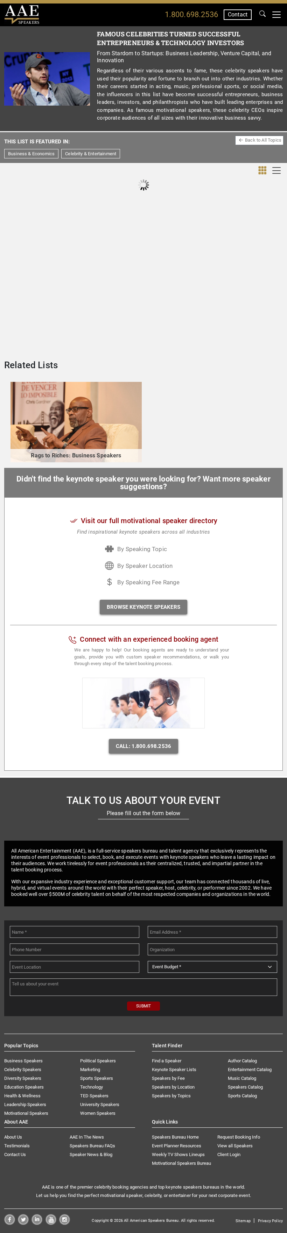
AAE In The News (87, 1137)
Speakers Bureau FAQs (92, 1145)
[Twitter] (23, 1223)
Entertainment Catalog (250, 1069)
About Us (13, 1137)
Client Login (228, 1154)
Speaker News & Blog (91, 1154)
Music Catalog (242, 1078)
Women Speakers (97, 1113)
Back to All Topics (263, 140)
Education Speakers (24, 1087)
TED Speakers (94, 1095)
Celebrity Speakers (22, 1069)
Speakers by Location (173, 1087)
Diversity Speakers (22, 1078)
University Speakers (99, 1104)
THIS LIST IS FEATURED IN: (37, 141)
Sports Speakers (96, 1078)
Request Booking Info (238, 1137)
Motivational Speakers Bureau (181, 1163)
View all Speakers (235, 1145)
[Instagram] (64, 1223)
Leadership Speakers (25, 1104)
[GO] (262, 15)
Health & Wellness (22, 1095)
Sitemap (243, 1221)
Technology (91, 1087)
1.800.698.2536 (191, 14)
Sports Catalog (242, 1095)
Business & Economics (31, 153)
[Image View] (262, 170)
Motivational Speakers (26, 1113)
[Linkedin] (36, 1223)
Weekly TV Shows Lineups (178, 1154)
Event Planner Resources (176, 1145)
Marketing (90, 1069)
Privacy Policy (270, 1221)
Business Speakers (23, 1060)
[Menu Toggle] (276, 14)
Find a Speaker (166, 1060)
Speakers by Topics (171, 1095)
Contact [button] (237, 14)
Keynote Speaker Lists (174, 1069)
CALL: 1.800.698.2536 (143, 746)
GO (262, 15)
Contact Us (15, 1154)
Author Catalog (242, 1060)
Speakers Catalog (245, 1087)
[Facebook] (9, 1223)
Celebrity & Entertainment (90, 153)
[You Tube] (51, 1223)
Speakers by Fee (168, 1078)
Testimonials (17, 1145)
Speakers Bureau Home (175, 1137)
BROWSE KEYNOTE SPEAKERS (143, 607)
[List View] (277, 170)
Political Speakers (98, 1060)
